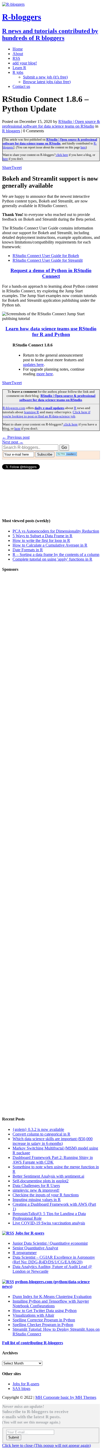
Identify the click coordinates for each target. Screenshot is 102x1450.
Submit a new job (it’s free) (45, 77)
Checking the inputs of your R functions (46, 1195)
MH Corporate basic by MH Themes (65, 1397)
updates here (33, 364)
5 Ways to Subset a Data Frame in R (42, 536)
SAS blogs (21, 1388)
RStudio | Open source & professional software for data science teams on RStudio (51, 123)
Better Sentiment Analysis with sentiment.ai (48, 1176)
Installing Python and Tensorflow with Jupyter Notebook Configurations (51, 1303)
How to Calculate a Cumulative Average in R (50, 545)
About (18, 53)
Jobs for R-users (29, 1233)
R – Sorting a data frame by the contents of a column (56, 554)
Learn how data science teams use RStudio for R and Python (51, 331)
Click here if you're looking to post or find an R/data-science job (46, 414)
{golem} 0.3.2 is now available (38, 1129)
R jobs (18, 72)
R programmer (25, 1252)
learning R (31, 412)
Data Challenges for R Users (36, 1185)
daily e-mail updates (49, 408)
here (83, 147)
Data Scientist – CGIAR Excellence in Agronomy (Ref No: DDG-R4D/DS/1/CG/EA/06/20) (54, 1259)
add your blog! (25, 63)
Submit (13, 1437)
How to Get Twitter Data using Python (45, 1310)
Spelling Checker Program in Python (43, 1324)
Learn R (19, 67)
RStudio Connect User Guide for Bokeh (46, 255)
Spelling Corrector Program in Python (44, 1320)
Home (18, 49)
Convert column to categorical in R (41, 1134)
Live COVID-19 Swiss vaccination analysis (49, 1223)
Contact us (21, 86)
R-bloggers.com (14, 408)
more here (44, 374)
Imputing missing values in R (37, 1199)
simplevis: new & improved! (36, 1190)
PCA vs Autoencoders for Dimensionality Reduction (56, 531)
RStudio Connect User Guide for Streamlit (48, 260)
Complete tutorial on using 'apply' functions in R (52, 559)
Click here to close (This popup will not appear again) (46, 1445)
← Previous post (16, 437)
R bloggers (11, 131)
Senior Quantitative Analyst (35, 1248)
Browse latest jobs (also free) (47, 82)
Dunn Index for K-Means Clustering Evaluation (52, 1296)
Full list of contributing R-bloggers (32, 1343)
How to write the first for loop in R (41, 540)
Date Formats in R (28, 550)
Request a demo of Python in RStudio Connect (51, 273)
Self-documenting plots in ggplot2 (41, 1181)
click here (61, 155)
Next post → (12, 442)
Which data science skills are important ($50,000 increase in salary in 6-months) (53, 1141)
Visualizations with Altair (33, 1315)
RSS (16, 58)
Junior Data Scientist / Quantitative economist (50, 1243)
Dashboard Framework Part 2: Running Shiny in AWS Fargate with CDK (53, 1159)
